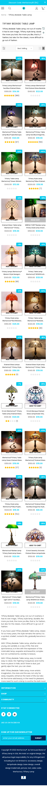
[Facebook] (3, 714)
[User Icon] (36, 8)
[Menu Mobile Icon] (2, 8)
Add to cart (12, 80)
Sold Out (35, 220)
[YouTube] (15, 714)
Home (3, 15)
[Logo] (23, 8)
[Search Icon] (12, 8)
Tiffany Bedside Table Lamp (20, 15)
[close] (45, 2)
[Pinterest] (9, 714)
